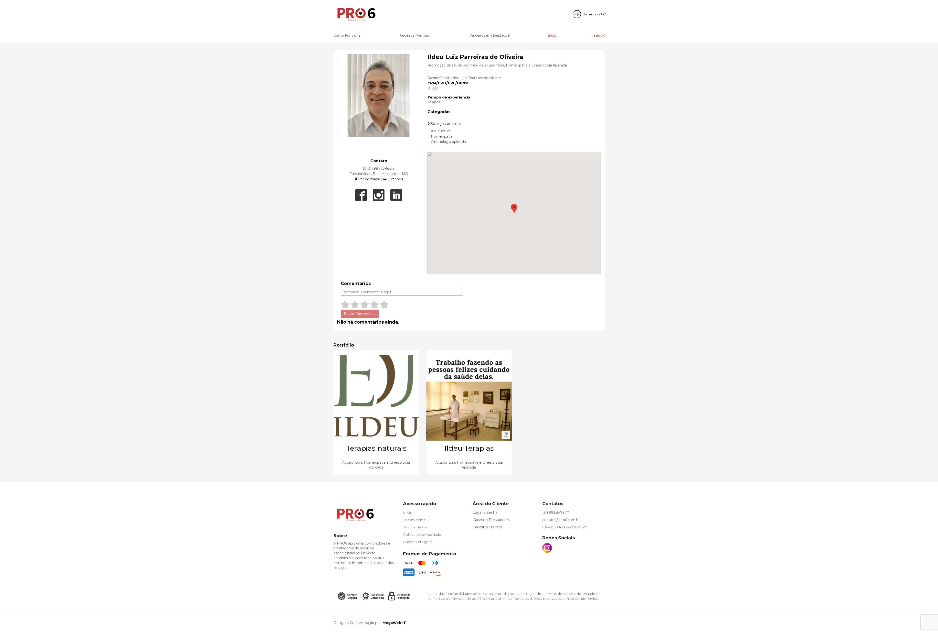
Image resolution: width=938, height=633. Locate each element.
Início (407, 512)
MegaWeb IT (394, 623)
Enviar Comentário (360, 314)
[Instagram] (547, 548)
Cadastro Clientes (487, 527)
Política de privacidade (422, 534)
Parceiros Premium (415, 35)
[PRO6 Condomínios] (364, 14)
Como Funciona (347, 35)
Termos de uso (415, 527)
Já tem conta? (415, 520)
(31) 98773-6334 (380, 168)
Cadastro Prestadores (491, 520)
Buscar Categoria (417, 542)
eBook (599, 35)
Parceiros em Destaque (489, 35)
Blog (552, 35)
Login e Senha (485, 512)
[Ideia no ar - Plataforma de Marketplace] (581, 623)
